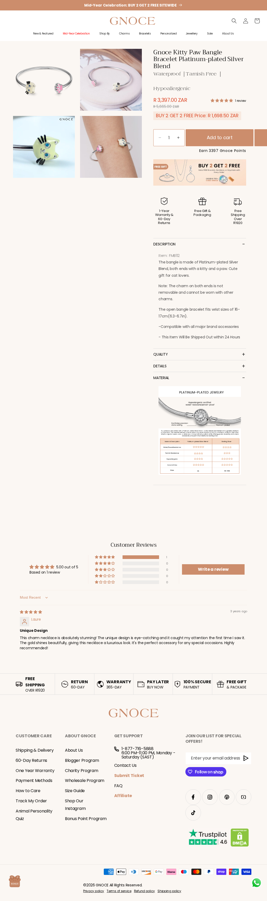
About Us (74, 750)
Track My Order (31, 801)
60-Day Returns (31, 760)
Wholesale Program (84, 781)
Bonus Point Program (86, 819)
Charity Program (81, 771)
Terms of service (119, 891)
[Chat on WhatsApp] (256, 883)
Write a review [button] (213, 569)
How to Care (28, 791)
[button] (43, 36)
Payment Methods (34, 781)
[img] (31, 612)
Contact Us (125, 765)
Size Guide (75, 791)
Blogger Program (82, 760)
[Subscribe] (246, 758)
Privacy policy (93, 891)
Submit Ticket (129, 776)
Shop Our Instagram (75, 804)
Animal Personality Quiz (34, 815)
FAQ (118, 786)
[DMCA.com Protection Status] (240, 838)
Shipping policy (169, 891)
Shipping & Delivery (35, 750)
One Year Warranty (35, 771)
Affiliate (123, 796)
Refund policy (144, 891)
